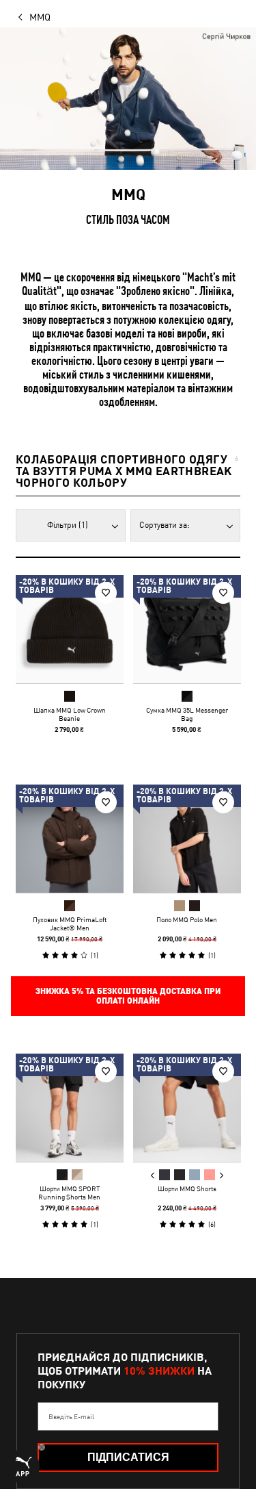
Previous (152, 1175)
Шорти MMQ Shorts (186, 1188)
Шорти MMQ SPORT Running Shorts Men (69, 1192)
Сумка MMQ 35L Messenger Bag (186, 714)
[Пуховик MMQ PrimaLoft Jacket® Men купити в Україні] (70, 839)
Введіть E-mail (71, 1416)
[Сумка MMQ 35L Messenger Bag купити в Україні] (187, 629)
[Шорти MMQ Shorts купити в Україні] (187, 1108)
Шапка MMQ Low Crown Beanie (69, 714)
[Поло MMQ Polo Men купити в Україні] (187, 839)
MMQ (40, 17)
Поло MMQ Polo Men (186, 919)
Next (220, 1175)
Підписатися (128, 1457)
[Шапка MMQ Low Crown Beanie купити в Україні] (70, 629)
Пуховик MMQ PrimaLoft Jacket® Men (69, 923)
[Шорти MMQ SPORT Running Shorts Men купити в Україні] (70, 1108)
